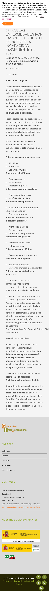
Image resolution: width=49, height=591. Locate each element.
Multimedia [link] (6, 451)
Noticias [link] (5, 456)
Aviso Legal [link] (29, 581)
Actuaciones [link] (6, 465)
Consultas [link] (6, 460)
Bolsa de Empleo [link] (8, 470)
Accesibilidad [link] (35, 507)
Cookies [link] (18, 584)
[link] (21, 541)
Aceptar (8, 23)
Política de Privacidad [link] (12, 581)
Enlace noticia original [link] (16, 80)
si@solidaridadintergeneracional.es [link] (15, 507)
